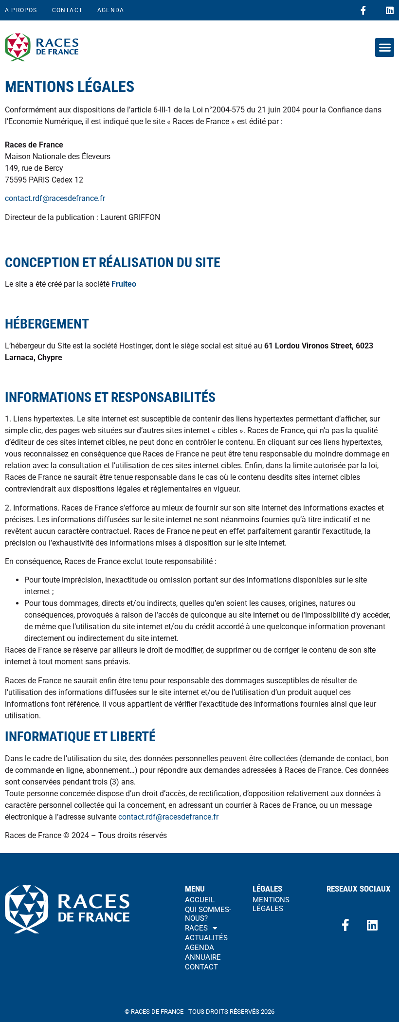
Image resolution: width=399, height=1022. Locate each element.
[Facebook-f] (363, 10)
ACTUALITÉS (206, 937)
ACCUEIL (200, 899)
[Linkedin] (389, 10)
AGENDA (110, 10)
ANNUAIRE (203, 957)
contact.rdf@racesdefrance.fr (55, 198)
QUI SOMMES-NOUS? (208, 914)
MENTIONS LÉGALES (271, 904)
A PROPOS (21, 10)
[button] (384, 47)
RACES (196, 928)
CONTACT (67, 10)
